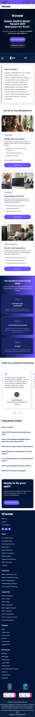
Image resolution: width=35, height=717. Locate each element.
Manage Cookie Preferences (17, 714)
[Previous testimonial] (15, 413)
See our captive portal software (13, 160)
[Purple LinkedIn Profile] (3, 529)
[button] (31, 6)
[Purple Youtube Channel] (6, 529)
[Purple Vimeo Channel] (9, 529)
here (17, 712)
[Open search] (24, 2)
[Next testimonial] (20, 413)
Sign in (32, 2)
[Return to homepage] (6, 6)
